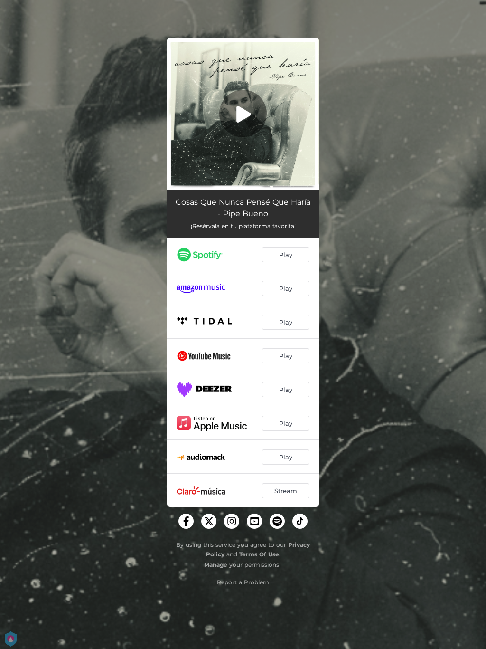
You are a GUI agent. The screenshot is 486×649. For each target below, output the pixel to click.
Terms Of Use (259, 554)
